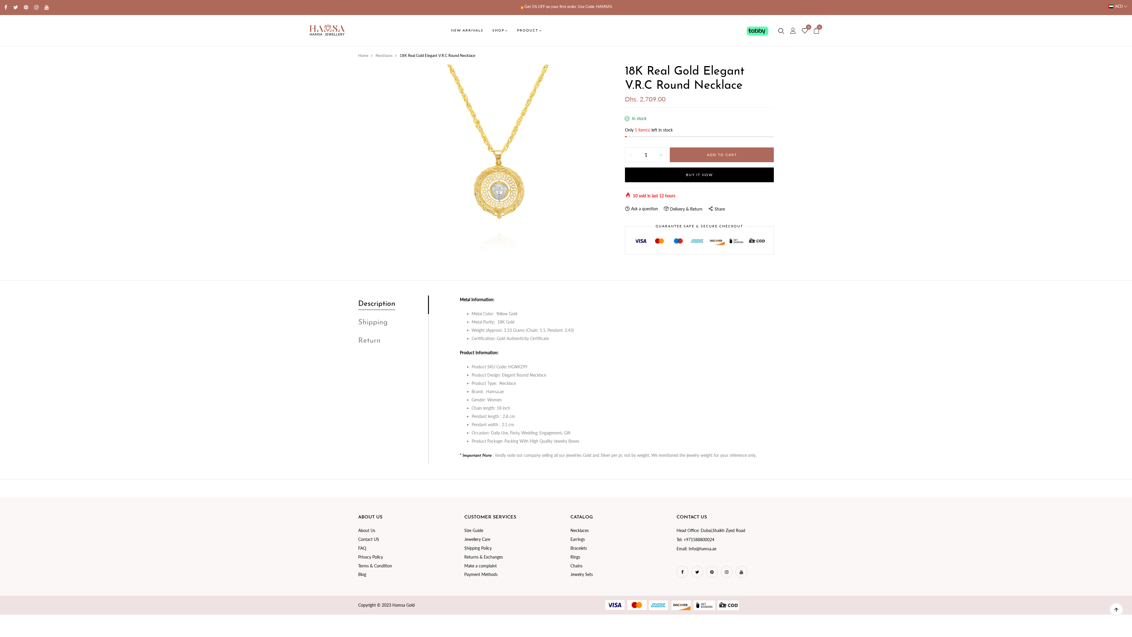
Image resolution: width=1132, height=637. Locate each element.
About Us (366, 530)
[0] (805, 31)
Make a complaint (480, 565)
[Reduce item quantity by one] (630, 155)
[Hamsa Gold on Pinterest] (26, 7)
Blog (362, 574)
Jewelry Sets (581, 574)
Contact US (368, 539)
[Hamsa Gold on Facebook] (5, 7)
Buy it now (699, 175)
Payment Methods (481, 574)
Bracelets (578, 548)
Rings (575, 556)
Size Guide (473, 530)
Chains (576, 565)
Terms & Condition (375, 565)
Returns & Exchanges (483, 556)
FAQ (362, 548)
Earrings (577, 539)
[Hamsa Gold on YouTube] (47, 7)
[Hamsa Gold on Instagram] (36, 7)
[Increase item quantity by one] (661, 155)
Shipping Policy (478, 548)
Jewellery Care (477, 539)
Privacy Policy (370, 556)
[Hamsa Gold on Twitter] (15, 7)
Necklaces (579, 530)
